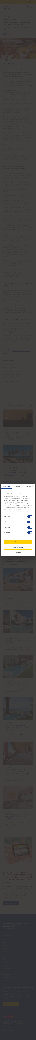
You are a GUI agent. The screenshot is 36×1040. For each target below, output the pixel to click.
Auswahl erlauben (18, 547)
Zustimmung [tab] (6, 486)
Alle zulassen (18, 542)
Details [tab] (18, 486)
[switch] (29, 522)
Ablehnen (18, 552)
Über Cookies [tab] (29, 486)
